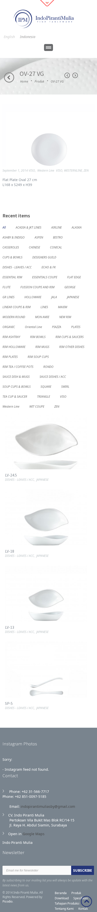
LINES (44, 307)
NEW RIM (65, 317)
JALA (54, 297)
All (4, 227)
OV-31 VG (75, 75)
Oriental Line (33, 327)
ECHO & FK (49, 267)
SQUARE (46, 386)
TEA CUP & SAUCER (14, 396)
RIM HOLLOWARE (13, 346)
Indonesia (27, 37)
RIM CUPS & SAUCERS (69, 336)
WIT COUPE (36, 406)
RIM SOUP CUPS (38, 356)
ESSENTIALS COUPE (44, 277)
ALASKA (77, 227)
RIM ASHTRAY (11, 336)
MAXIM (62, 307)
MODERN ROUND (13, 317)
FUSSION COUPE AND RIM (37, 287)
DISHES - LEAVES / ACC (17, 267)
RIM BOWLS (38, 336)
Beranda (61, 893)
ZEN (86, 170)
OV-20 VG (67, 75)
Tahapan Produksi (67, 903)
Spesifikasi (80, 898)
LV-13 (9, 627)
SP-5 (9, 703)
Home (24, 81)
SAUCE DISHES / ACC (53, 376)
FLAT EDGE (74, 277)
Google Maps (34, 833)
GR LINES (8, 297)
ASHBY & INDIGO (13, 237)
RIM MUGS (42, 346)
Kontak (83, 909)
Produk (39, 81)
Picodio (7, 901)
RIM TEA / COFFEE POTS (17, 366)
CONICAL (56, 247)
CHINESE (34, 247)
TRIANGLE (43, 396)
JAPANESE (73, 297)
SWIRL (65, 386)
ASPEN (39, 237)
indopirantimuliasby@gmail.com (48, 806)
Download (62, 898)
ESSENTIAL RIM (12, 277)
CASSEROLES (10, 247)
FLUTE (6, 287)
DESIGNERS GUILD (44, 257)
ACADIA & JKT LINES (28, 227)
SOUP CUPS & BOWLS (16, 386)
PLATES (75, 327)
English (9, 37)
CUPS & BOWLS (12, 257)
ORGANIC (8, 327)
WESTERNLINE (73, 170)
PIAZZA (56, 327)
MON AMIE (42, 317)
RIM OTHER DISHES (71, 346)
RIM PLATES (10, 356)
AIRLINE (56, 227)
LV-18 (9, 551)
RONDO (48, 366)
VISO (32, 170)
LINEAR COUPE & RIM (16, 307)
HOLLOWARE (32, 297)
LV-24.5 (11, 475)
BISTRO (58, 237)
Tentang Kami (64, 909)
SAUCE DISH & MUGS (16, 376)
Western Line (45, 170)
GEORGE (69, 287)
